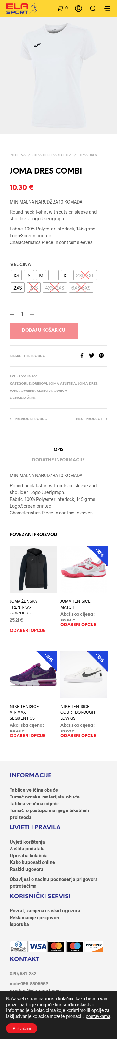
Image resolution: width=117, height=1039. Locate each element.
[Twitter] (94, 356)
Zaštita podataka (28, 848)
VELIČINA (20, 265)
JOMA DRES (87, 155)
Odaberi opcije (28, 631)
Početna (18, 155)
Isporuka (19, 924)
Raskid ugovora (27, 869)
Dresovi (39, 384)
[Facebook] (84, 356)
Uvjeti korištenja (27, 842)
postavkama (98, 1016)
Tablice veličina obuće (34, 790)
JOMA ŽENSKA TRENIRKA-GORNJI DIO (23, 607)
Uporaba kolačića (29, 855)
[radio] (16, 275)
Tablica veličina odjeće (34, 803)
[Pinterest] (103, 356)
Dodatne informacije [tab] (58, 460)
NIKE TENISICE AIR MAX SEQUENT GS (24, 712)
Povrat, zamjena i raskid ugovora (45, 910)
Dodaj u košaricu (43, 330)
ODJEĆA (60, 391)
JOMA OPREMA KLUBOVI (52, 155)
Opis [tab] (59, 450)
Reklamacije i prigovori (34, 917)
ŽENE (31, 398)
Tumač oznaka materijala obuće (45, 796)
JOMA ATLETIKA (62, 384)
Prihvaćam (22, 1028)
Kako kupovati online (32, 862)
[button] (62, 8)
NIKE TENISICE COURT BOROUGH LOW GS (77, 712)
